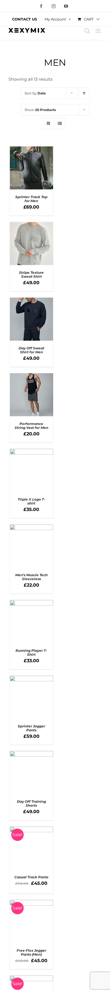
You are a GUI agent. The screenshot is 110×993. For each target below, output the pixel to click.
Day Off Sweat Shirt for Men (31, 350)
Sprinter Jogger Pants (31, 728)
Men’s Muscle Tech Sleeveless (31, 577)
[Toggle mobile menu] (99, 31)
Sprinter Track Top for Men (31, 199)
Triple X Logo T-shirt (31, 501)
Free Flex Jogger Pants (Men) (31, 952)
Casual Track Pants (31, 877)
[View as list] (59, 123)
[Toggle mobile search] (87, 31)
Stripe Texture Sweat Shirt (31, 274)
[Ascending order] (84, 93)
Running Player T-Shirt (31, 652)
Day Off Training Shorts (31, 803)
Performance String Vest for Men (31, 426)
